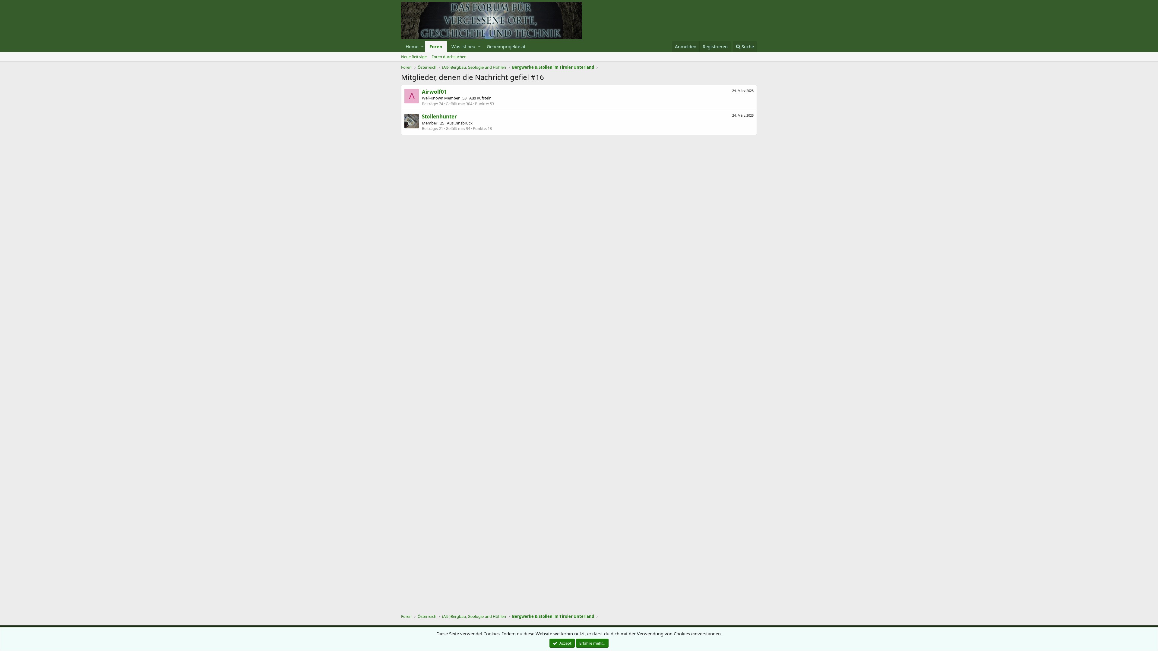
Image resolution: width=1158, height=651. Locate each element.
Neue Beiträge (414, 56)
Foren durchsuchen (449, 56)
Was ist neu (463, 46)
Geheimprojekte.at (506, 46)
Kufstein (484, 98)
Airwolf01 (434, 91)
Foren (435, 46)
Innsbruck (463, 123)
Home (412, 46)
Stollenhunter (439, 116)
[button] (422, 46)
